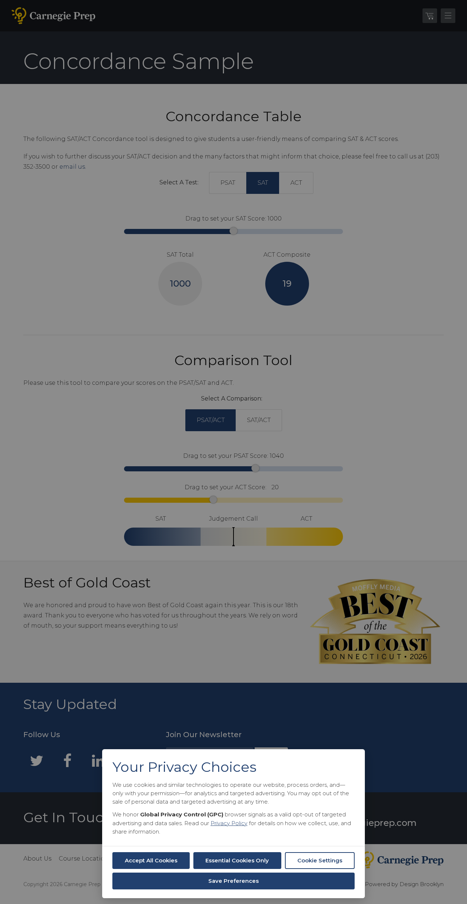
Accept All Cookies (151, 860)
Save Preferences (233, 880)
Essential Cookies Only (237, 860)
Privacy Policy (229, 823)
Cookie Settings (319, 860)
